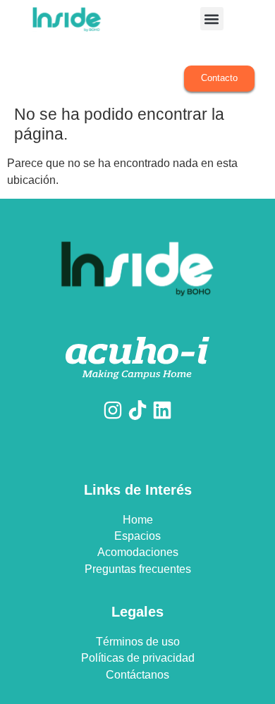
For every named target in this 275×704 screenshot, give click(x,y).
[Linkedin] (162, 410)
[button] (212, 18)
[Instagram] (113, 410)
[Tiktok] (137, 410)
